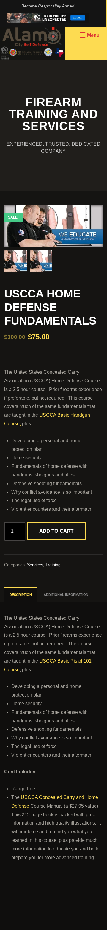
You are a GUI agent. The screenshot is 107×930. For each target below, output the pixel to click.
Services (35, 564)
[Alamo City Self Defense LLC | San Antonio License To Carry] (32, 43)
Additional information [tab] (66, 594)
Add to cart (56, 531)
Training (53, 564)
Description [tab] (21, 594)
